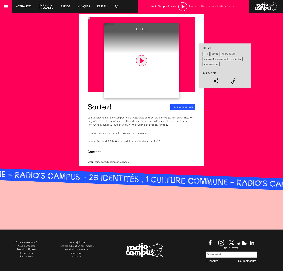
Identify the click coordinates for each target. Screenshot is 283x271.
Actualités (24, 6)
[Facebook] (211, 243)
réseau (102, 6)
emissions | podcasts (46, 6)
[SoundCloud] (242, 243)
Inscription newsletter (77, 250)
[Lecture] (182, 6)
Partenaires (26, 257)
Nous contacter (26, 246)
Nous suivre (76, 253)
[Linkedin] (252, 243)
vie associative (211, 64)
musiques (84, 6)
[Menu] (6, 6)
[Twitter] (231, 243)
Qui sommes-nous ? (26, 243)
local (206, 54)
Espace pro (26, 253)
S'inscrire (212, 260)
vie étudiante (228, 54)
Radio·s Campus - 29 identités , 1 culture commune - (130, 179)
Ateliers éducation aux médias (77, 246)
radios (65, 6)
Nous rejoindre (77, 243)
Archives (77, 257)
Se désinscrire (247, 260)
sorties (215, 54)
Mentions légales (26, 250)
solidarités (236, 59)
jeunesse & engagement (216, 59)
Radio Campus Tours (183, 107)
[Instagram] (221, 243)
